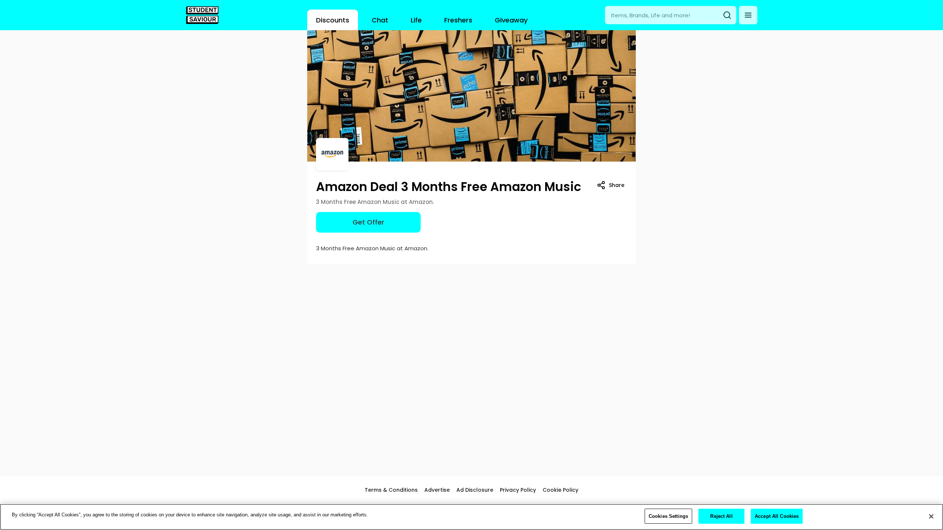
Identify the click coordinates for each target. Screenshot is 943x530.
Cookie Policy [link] (560, 490)
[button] (748, 15)
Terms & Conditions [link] (391, 490)
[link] (202, 15)
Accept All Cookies (777, 516)
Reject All (721, 516)
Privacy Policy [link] (518, 490)
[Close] (931, 516)
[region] (471, 517)
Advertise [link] (437, 490)
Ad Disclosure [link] (474, 490)
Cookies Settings (668, 516)
